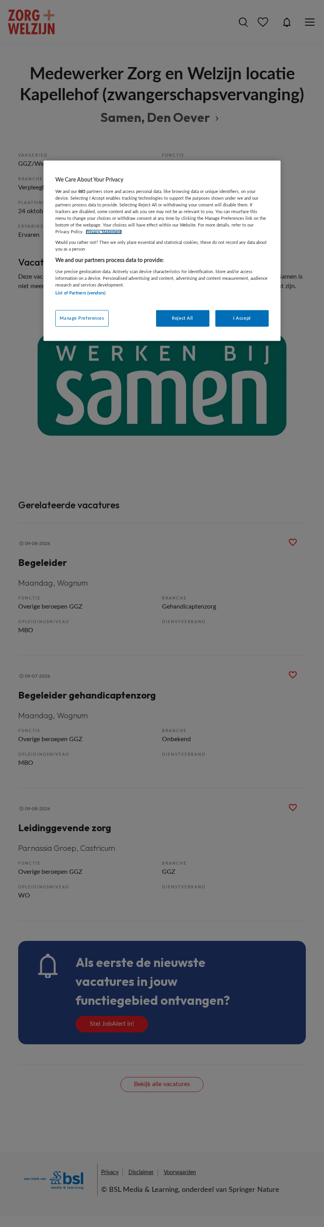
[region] (162, 251)
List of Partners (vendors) (80, 293)
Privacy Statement (104, 232)
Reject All (182, 318)
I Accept (242, 318)
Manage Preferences (82, 318)
